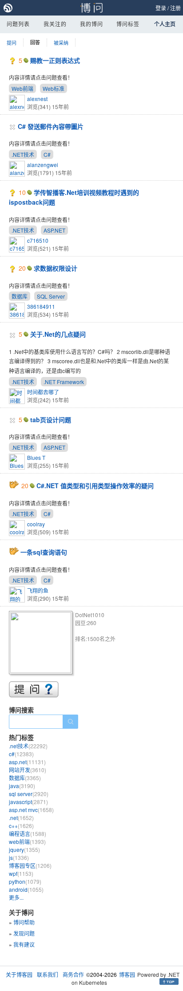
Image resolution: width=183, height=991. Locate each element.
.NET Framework (64, 381)
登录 (160, 8)
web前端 (27, 841)
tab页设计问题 (50, 419)
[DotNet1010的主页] (42, 644)
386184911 (41, 306)
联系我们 (47, 974)
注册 (175, 8)
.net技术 (28, 746)
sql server (28, 793)
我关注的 (55, 23)
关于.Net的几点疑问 (58, 334)
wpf (21, 873)
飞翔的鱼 (37, 590)
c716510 (37, 240)
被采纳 (61, 42)
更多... (16, 897)
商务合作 (73, 974)
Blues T (36, 457)
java (22, 785)
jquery (24, 849)
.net (21, 817)
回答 (35, 42)
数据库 (20, 296)
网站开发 (27, 769)
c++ (21, 825)
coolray (36, 524)
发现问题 (24, 933)
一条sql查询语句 (43, 552)
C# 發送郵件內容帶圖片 (51, 126)
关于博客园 (19, 974)
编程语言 (27, 833)
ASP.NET (54, 230)
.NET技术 (23, 154)
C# (47, 154)
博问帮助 (24, 922)
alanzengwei (42, 164)
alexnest (37, 98)
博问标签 (127, 23)
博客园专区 (30, 865)
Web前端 (22, 88)
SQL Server (51, 296)
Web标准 (53, 88)
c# (21, 754)
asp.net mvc (31, 809)
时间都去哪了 (43, 392)
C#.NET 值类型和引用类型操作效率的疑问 (95, 485)
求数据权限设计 (55, 268)
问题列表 (18, 23)
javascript (28, 801)
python (25, 881)
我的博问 (91, 23)
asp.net (27, 762)
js (19, 857)
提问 (11, 42)
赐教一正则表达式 (55, 60)
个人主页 (164, 24)
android (26, 889)
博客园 (127, 974)
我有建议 (24, 944)
